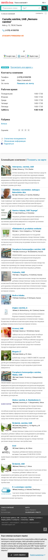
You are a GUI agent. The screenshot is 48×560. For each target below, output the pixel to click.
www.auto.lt (24, 522)
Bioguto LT (16, 352)
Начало (3, 510)
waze (23, 56)
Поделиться (9, 144)
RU (43, 3)
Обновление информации (15, 141)
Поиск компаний (21, 3)
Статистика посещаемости (15, 139)
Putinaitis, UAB (18, 272)
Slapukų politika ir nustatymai (10, 520)
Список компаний (8, 14)
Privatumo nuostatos (35, 518)
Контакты (24, 518)
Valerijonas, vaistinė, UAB (23, 167)
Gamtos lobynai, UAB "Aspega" (25, 210)
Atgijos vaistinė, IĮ (19, 308)
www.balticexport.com (8, 524)
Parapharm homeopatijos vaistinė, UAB (28, 249)
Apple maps (34, 56)
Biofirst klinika (18, 295)
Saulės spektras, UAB (12, 518)
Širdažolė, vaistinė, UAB (22, 423)
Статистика (24, 520)
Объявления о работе (33, 512)
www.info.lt (5, 522)
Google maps (10, 56)
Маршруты (33, 510)
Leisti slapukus (19, 555)
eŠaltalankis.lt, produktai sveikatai (26, 229)
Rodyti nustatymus (37, 555)
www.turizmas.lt (34, 522)
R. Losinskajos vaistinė (21, 487)
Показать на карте (36, 159)
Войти (32, 520)
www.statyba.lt (14, 522)
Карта (27, 507)
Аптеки (4, 124)
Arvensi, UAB (17, 328)
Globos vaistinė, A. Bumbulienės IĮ (26, 400)
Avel (14, 446)
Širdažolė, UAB (18, 464)
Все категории (5, 512)
